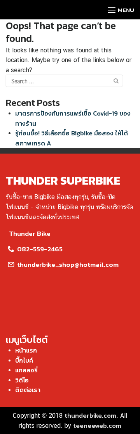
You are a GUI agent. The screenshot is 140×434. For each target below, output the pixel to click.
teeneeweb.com (97, 425)
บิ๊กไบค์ (24, 360)
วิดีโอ (22, 380)
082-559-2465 (39, 249)
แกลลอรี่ (26, 370)
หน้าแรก (26, 350)
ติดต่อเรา (27, 389)
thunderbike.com (90, 415)
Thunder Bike (30, 233)
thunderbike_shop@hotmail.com (67, 264)
